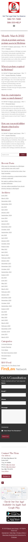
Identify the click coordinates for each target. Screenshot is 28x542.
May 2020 (4, 317)
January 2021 (5, 295)
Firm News (4, 350)
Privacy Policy (21, 533)
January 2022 (5, 261)
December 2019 (6, 329)
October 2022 (5, 244)
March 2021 (5, 289)
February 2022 (5, 258)
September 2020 (6, 306)
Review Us (6, 476)
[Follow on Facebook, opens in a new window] (2, 483)
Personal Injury (10, 104)
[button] (14, 26)
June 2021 (4, 280)
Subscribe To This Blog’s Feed (10, 365)
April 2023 (4, 238)
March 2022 (5, 255)
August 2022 (5, 246)
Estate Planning (10, 75)
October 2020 (5, 303)
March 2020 (5, 323)
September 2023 (6, 232)
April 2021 (4, 286)
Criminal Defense (6, 344)
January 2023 (5, 241)
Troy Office (4, 471)
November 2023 (6, 227)
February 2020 (5, 326)
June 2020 (4, 314)
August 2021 (5, 275)
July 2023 (4, 235)
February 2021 (5, 292)
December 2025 (6, 201)
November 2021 (6, 266)
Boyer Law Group (15, 46)
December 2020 (6, 297)
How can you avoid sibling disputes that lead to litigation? (13, 126)
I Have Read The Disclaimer (13, 430)
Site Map (13, 533)
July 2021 (4, 278)
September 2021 (6, 272)
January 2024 (5, 224)
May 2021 (4, 283)
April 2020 (4, 320)
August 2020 (5, 309)
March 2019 (5, 337)
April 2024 (4, 221)
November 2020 (6, 300)
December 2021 (6, 263)
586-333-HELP (14, 22)
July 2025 (4, 207)
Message (4, 407)
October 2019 (5, 331)
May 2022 (4, 249)
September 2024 (6, 215)
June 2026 (4, 195)
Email (3, 391)
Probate (8, 49)
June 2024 (4, 218)
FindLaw (14, 537)
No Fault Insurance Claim (9, 353)
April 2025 (4, 210)
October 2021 (5, 269)
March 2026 (5, 198)
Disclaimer (4, 427)
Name (3, 383)
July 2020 (4, 312)
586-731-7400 (14, 19)
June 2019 (4, 334)
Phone (3, 399)
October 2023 (5, 229)
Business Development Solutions (13, 535)
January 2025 (5, 212)
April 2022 (4, 252)
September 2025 (6, 204)
